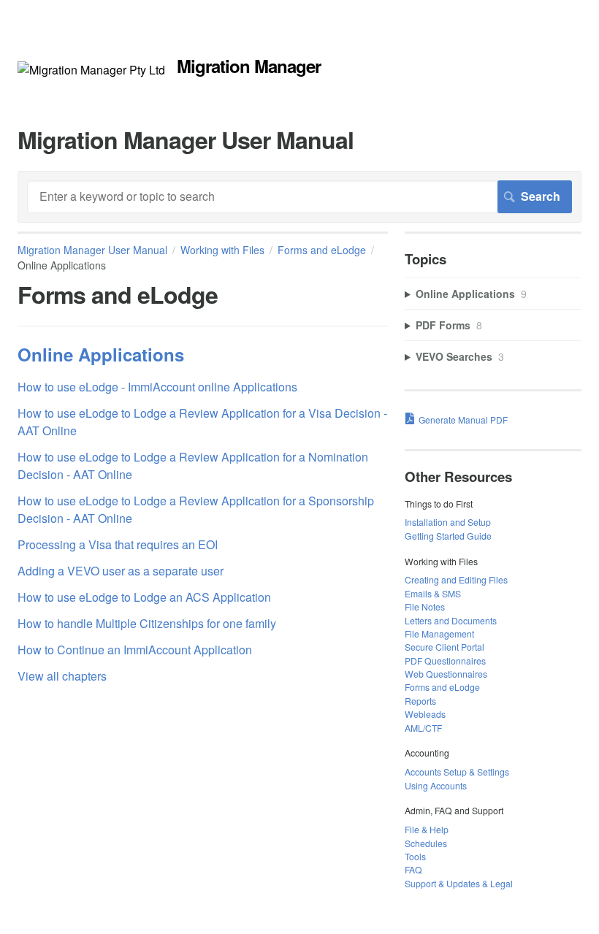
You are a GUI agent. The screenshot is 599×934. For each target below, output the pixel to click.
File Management (439, 633)
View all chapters (62, 675)
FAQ (413, 869)
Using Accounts (436, 785)
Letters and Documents (451, 620)
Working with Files (222, 249)
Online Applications (101, 354)
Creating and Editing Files (456, 579)
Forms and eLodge (322, 249)
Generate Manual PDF (463, 419)
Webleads (425, 714)
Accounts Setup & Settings (457, 771)
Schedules (426, 843)
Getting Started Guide (448, 535)
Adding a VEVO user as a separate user (121, 570)
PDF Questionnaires (445, 660)
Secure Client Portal (444, 646)
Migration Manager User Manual (92, 249)
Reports (420, 700)
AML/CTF (423, 727)
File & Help (427, 829)
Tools (415, 856)
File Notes (425, 606)
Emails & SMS (433, 593)
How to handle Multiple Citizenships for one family (147, 623)
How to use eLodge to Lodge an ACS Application (144, 597)
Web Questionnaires (446, 673)
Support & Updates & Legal (459, 883)
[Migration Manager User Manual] (91, 69)
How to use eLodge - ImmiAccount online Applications (157, 386)
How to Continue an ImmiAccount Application (135, 649)
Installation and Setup (448, 522)
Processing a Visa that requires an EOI (118, 544)
